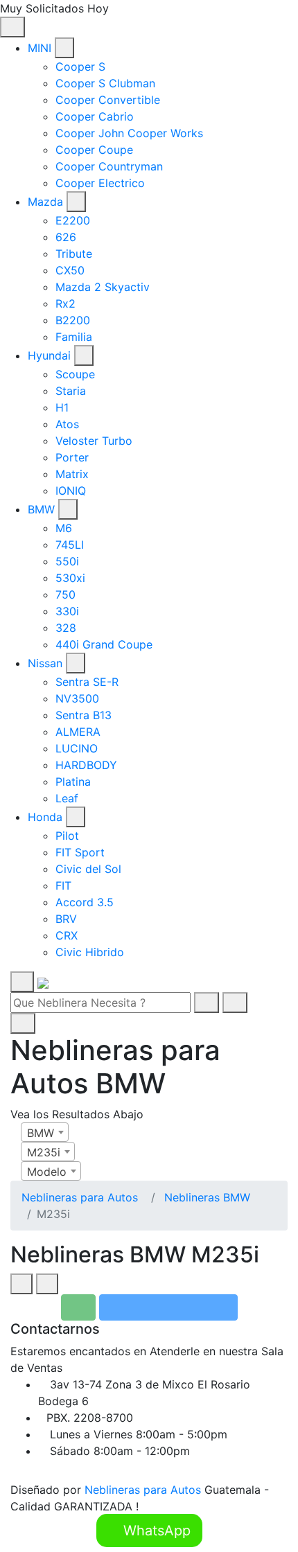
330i (67, 611)
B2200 (72, 320)
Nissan (45, 663)
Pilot (67, 836)
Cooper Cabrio (94, 116)
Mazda (45, 202)
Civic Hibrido (89, 952)
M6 (63, 528)
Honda (45, 817)
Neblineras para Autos (79, 1197)
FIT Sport (80, 852)
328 (65, 628)
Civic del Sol (88, 869)
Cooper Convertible (107, 100)
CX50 (70, 270)
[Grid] (21, 1283)
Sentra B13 (83, 715)
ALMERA (77, 732)
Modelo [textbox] (47, 1172)
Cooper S (80, 66)
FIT (63, 885)
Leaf (66, 798)
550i (67, 561)
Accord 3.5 (84, 902)
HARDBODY (86, 765)
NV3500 (77, 698)
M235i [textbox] (43, 1152)
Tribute (73, 254)
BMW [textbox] (40, 1133)
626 (65, 237)
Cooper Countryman (109, 166)
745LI (69, 545)
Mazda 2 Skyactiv (102, 287)
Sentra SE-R (87, 682)
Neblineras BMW (207, 1197)
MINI (39, 48)
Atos (67, 424)
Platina (73, 781)
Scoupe (75, 374)
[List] (47, 1283)
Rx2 (65, 303)
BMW (41, 509)
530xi (70, 578)
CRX (66, 935)
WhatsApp (155, 1530)
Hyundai (49, 355)
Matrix (72, 474)
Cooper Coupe (94, 150)
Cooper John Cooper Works (129, 133)
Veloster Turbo (93, 441)
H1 (62, 407)
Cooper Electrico (100, 183)
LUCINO (76, 748)
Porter (72, 457)
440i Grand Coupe (103, 644)
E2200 (72, 220)
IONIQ (70, 490)
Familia (73, 337)
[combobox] (45, 1132)
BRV (66, 919)
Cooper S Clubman (105, 83)
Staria (70, 391)
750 (65, 594)
